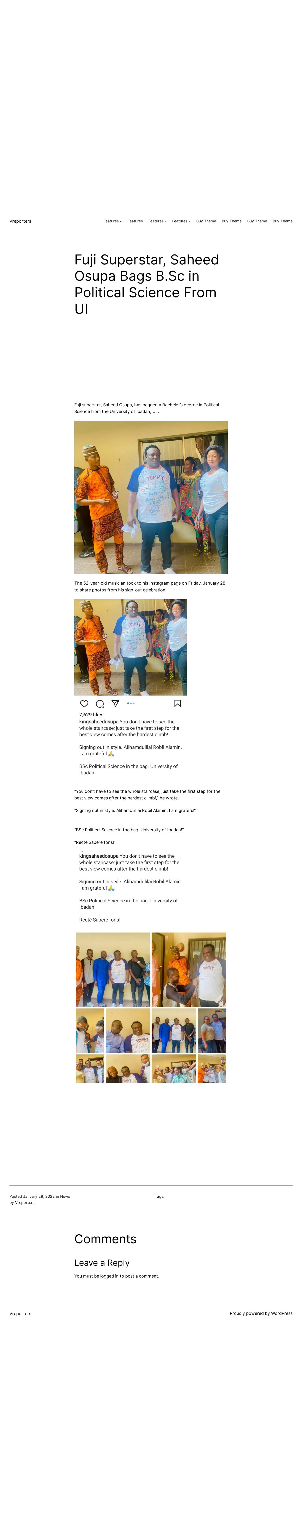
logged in (109, 1276)
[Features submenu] (121, 221)
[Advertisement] (151, 33)
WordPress (282, 1313)
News (65, 1196)
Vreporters (20, 221)
